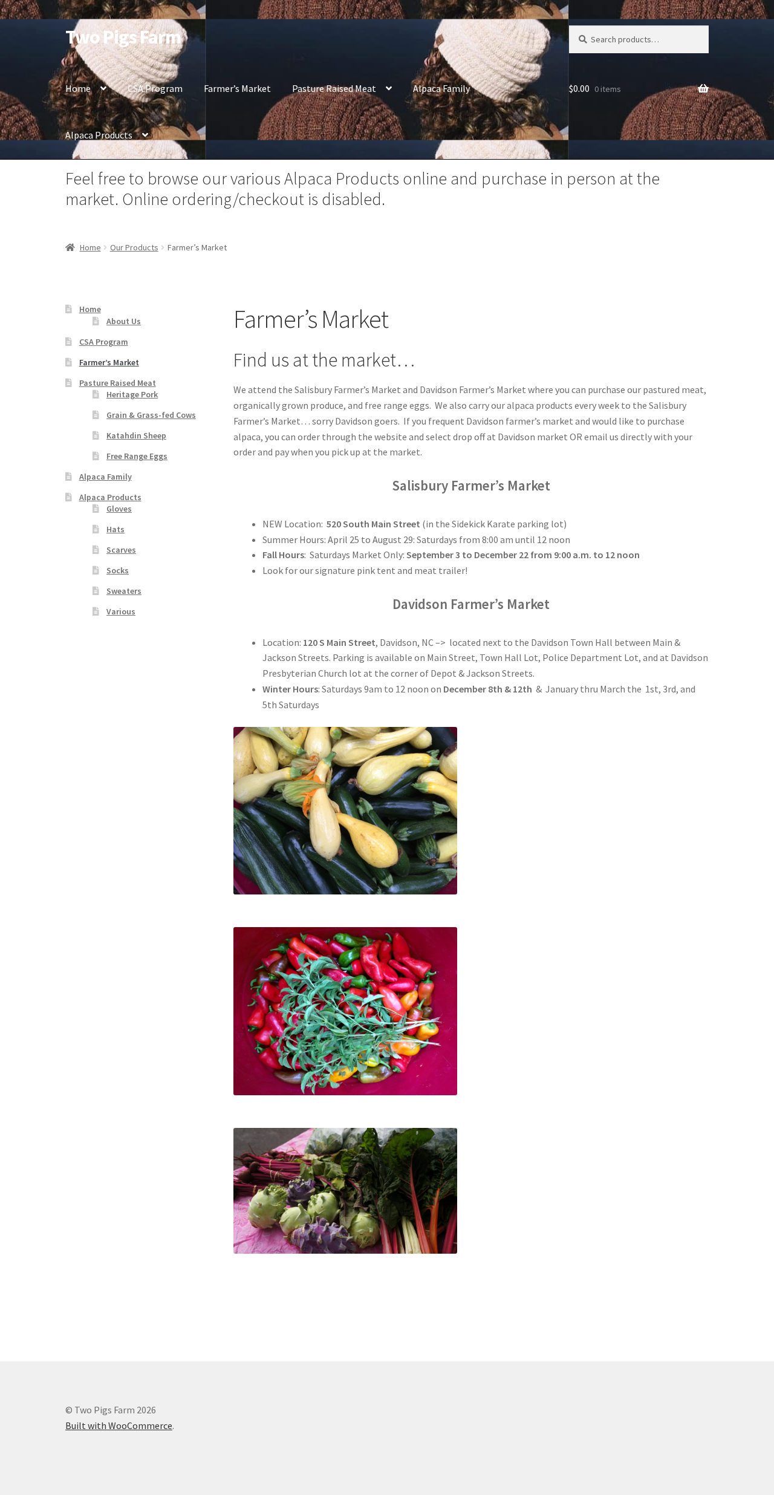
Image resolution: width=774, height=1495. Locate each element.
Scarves (121, 549)
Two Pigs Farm (123, 37)
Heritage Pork (132, 394)
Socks (117, 570)
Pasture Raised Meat (334, 88)
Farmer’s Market (237, 88)
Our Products (134, 247)
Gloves (119, 508)
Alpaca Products (98, 135)
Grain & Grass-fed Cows (151, 414)
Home (78, 88)
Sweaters (123, 590)
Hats (115, 529)
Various (120, 611)
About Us (123, 321)
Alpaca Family (441, 88)
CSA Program (155, 88)
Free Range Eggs (136, 456)
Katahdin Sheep (136, 435)
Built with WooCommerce (118, 1425)
